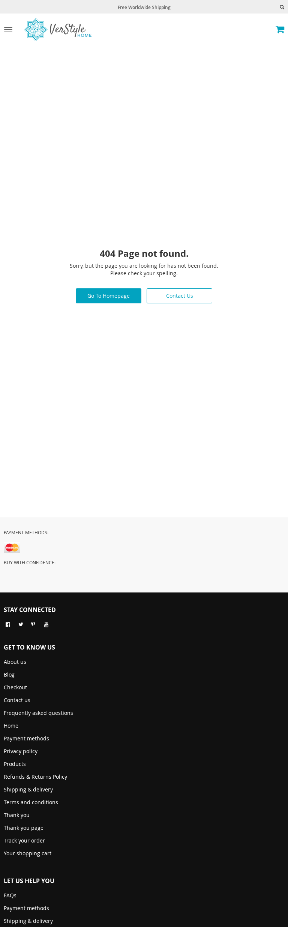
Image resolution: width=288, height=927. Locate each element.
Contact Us (179, 295)
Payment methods (26, 738)
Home (11, 725)
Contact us (17, 700)
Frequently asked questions (38, 712)
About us (15, 661)
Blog (9, 674)
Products (15, 763)
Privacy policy (21, 751)
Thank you (17, 814)
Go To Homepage (108, 295)
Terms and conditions (31, 802)
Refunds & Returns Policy (35, 776)
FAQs (10, 895)
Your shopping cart (27, 853)
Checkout (15, 687)
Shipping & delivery (28, 789)
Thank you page (24, 827)
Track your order (24, 840)
